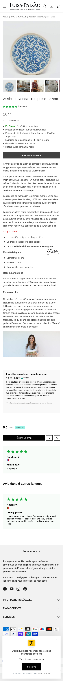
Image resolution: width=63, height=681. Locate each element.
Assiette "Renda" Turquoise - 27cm (42, 17)
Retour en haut (30, 551)
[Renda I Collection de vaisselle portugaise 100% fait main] (31, 332)
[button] (58, 6)
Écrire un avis (24, 438)
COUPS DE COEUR (18, 17)
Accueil (5, 17)
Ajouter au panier (31, 155)
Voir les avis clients (18, 408)
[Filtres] (49, 438)
